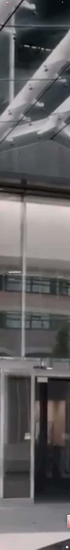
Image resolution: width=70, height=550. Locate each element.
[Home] (8, 2)
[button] (62, 2)
